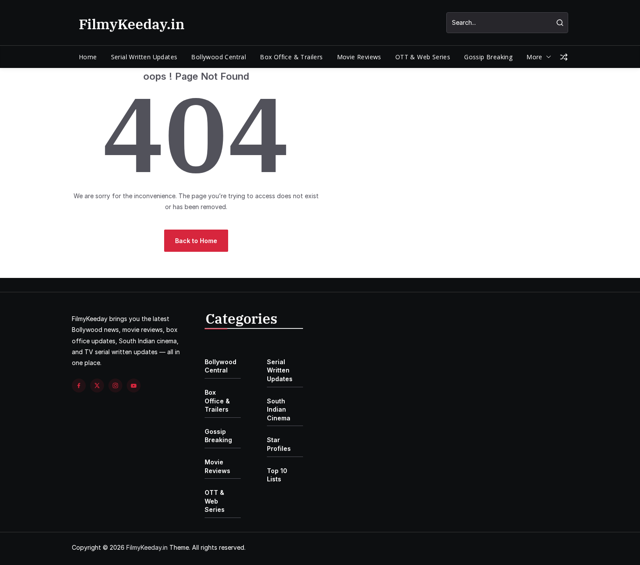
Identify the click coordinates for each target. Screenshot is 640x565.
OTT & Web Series (422, 57)
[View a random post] (563, 57)
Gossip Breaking (488, 57)
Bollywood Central (218, 57)
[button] (546, 57)
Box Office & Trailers (291, 57)
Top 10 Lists (277, 475)
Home (88, 57)
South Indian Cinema (278, 409)
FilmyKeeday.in (132, 24)
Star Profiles (279, 444)
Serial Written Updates (144, 57)
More (534, 57)
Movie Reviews (359, 57)
